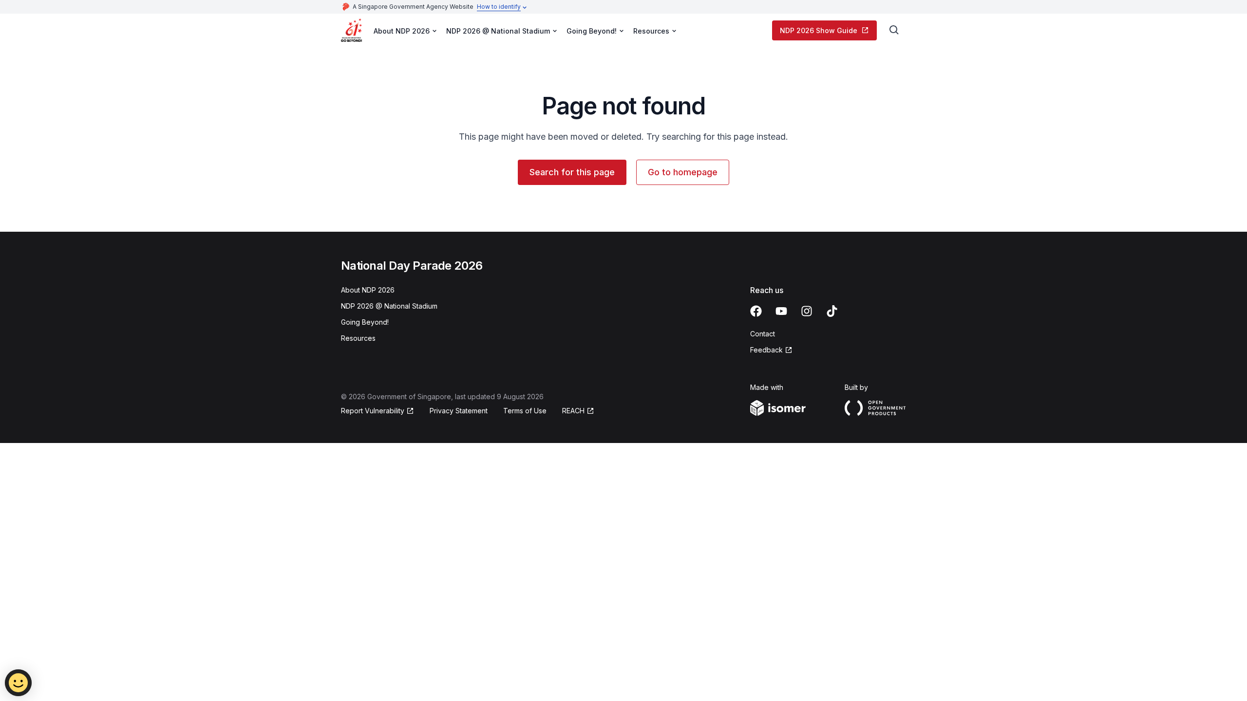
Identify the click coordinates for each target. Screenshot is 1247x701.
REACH (573, 410)
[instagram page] (806, 311)
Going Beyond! (365, 322)
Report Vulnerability (372, 410)
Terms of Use (525, 410)
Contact (762, 334)
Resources (358, 338)
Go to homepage (683, 172)
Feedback (766, 350)
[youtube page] (781, 311)
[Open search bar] (894, 30)
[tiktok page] (832, 311)
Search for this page (572, 172)
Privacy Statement (459, 410)
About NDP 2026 (368, 290)
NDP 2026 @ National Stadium (389, 306)
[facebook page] (756, 311)
